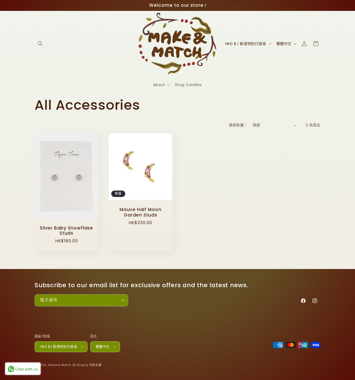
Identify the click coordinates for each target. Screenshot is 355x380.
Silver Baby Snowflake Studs (66, 230)
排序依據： (238, 125)
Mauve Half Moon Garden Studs (140, 212)
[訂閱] (122, 300)
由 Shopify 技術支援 (87, 365)
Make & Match (59, 365)
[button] (40, 43)
